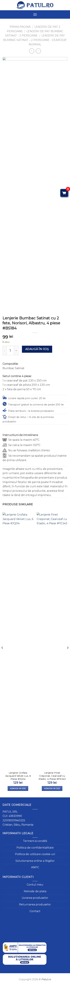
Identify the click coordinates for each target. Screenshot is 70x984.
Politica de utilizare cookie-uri (35, 854)
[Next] (67, 654)
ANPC (35, 867)
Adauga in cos (18, 788)
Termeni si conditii (35, 841)
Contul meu (35, 884)
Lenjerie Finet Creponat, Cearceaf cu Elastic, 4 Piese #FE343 (52, 775)
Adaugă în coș (37, 349)
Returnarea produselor (35, 904)
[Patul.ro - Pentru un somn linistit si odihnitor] (35, 5)
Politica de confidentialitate (35, 847)
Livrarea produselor (35, 897)
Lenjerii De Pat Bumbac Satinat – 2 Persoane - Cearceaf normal (35, 40)
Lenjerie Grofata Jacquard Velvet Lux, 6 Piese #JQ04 (18, 775)
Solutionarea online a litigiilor (35, 860)
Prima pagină (20, 26)
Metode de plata (35, 891)
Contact (35, 911)
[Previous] (2, 654)
